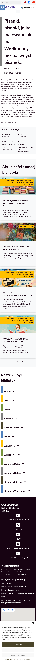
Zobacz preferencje (18, 655)
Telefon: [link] (20, 142)
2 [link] (14, 361)
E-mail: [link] (4, 147)
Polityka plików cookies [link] (11, 659)
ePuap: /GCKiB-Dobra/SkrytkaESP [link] (18, 558)
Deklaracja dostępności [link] (10, 590)
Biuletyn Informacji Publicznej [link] (13, 580)
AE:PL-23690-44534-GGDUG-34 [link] (18, 548)
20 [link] (23, 361)
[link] (2, 7)
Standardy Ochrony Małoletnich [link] (13, 586)
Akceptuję (18, 645)
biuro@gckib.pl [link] (18, 539)
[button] (33, 623)
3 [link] (17, 361)
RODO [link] (3, 597)
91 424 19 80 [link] (18, 529)
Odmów (18, 650)
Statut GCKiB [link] (6, 583)
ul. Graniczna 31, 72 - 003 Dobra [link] (18, 520)
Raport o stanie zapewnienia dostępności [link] (17, 593)
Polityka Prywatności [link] (24, 659)
